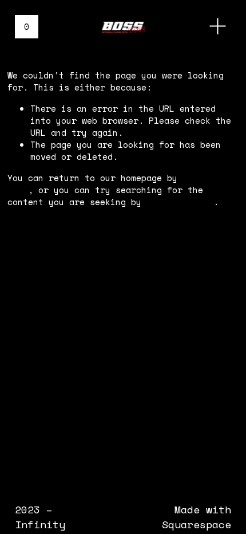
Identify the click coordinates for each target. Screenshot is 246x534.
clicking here (179, 201)
